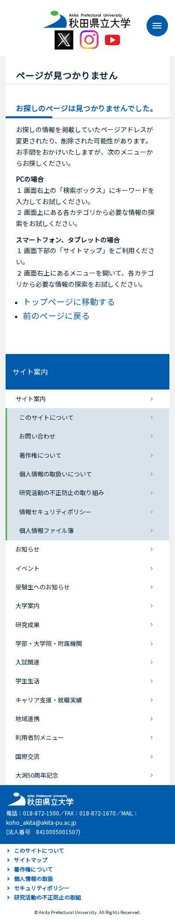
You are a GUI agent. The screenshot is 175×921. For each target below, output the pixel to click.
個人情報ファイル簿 (46, 530)
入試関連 (27, 662)
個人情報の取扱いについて (55, 473)
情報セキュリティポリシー (55, 511)
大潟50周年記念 (36, 775)
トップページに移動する (69, 301)
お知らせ (27, 549)
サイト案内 (30, 371)
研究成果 (27, 624)
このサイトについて (46, 417)
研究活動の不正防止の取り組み (61, 492)
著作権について (40, 455)
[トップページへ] (39, 797)
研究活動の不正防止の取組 (47, 897)
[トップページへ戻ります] (87, 16)
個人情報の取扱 (33, 878)
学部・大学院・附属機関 (48, 643)
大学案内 (27, 605)
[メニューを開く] (153, 25)
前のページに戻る (56, 315)
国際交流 (27, 756)
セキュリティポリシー (42, 888)
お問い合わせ (37, 436)
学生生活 (27, 680)
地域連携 (27, 718)
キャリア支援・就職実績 (48, 699)
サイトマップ (31, 860)
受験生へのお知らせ (42, 586)
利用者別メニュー (39, 737)
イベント (27, 568)
